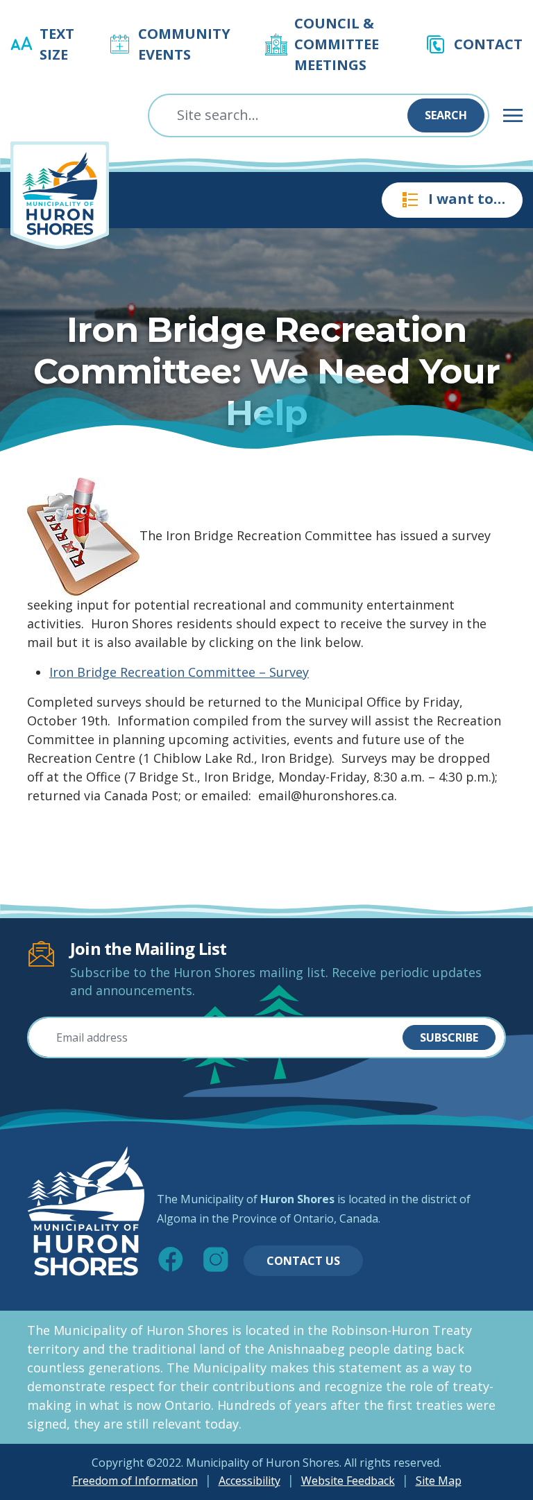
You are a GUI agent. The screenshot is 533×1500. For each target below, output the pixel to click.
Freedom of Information (135, 1480)
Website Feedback (348, 1480)
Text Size (57, 44)
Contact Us (303, 1260)
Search (446, 115)
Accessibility (249, 1480)
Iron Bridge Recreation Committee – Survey (179, 672)
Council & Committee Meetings (336, 44)
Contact (488, 44)
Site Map (439, 1480)
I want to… (466, 198)
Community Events (184, 44)
